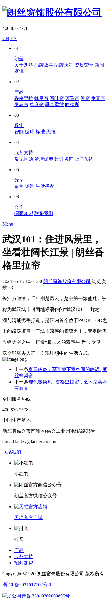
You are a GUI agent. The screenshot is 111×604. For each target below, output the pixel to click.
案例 (19, 186)
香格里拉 (23, 98)
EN (13, 38)
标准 (40, 131)
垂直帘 (98, 98)
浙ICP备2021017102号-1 (27, 584)
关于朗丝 (23, 64)
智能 (19, 131)
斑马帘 (72, 98)
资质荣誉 (84, 64)
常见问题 (23, 158)
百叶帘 (57, 98)
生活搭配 (45, 186)
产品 (19, 92)
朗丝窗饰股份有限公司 (67, 281)
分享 (19, 179)
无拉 (51, 131)
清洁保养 (43, 158)
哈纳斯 (72, 104)
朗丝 (19, 58)
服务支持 (23, 152)
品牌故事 (43, 64)
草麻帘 (37, 104)
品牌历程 (63, 64)
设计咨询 (63, 158)
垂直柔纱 (54, 104)
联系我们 (43, 213)
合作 (19, 207)
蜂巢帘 (41, 98)
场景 (29, 186)
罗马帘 (21, 104)
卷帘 (85, 98)
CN (5, 38)
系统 (19, 125)
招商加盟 (23, 213)
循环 (29, 131)
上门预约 (84, 158)
